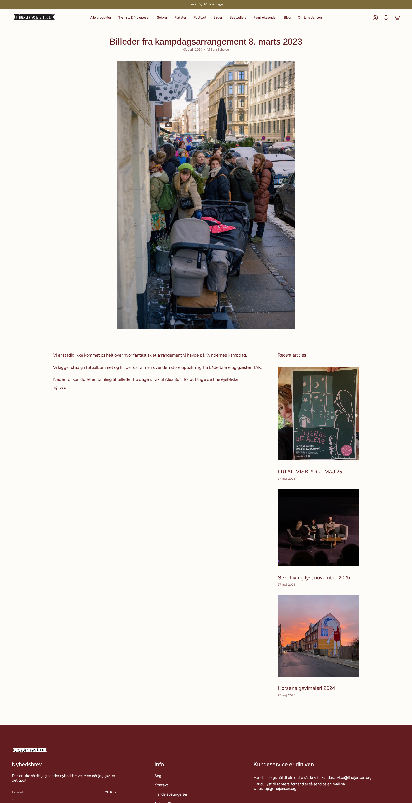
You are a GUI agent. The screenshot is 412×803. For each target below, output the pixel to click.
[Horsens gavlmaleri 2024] (318, 636)
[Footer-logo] (30, 750)
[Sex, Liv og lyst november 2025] (318, 527)
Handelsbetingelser (170, 794)
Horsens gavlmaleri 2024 (306, 688)
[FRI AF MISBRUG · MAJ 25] (318, 413)
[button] (101, 17)
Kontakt (161, 785)
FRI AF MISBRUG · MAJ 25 (310, 471)
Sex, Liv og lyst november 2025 (314, 577)
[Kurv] (397, 18)
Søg (157, 775)
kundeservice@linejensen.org (346, 777)
